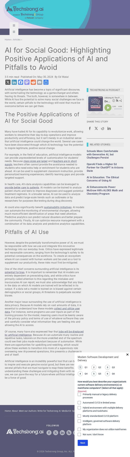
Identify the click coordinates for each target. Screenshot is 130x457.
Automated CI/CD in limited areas (99, 402)
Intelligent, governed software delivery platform (101, 423)
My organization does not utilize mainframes (104, 429)
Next (82, 443)
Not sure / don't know (93, 434)
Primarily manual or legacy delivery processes (100, 396)
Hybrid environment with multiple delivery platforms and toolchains (103, 409)
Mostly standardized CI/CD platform (100, 416)
